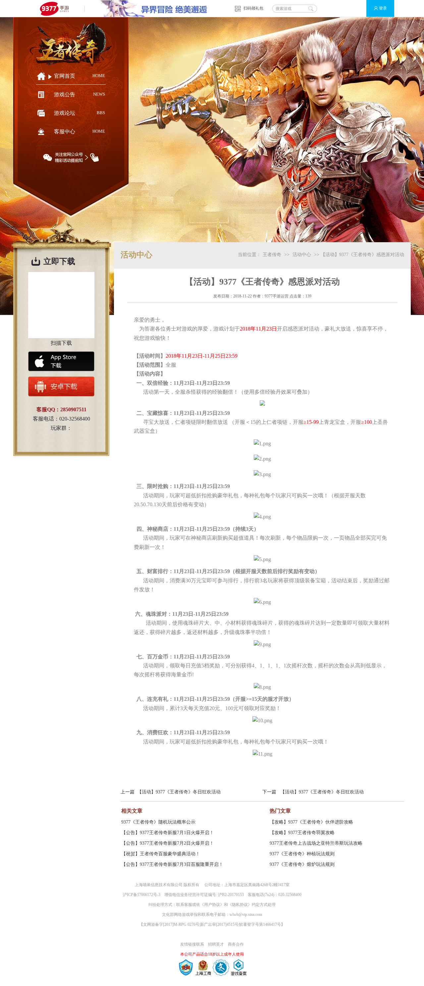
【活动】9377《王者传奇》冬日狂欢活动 (179, 791)
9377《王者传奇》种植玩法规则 (302, 853)
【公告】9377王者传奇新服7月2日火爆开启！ (167, 843)
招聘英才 (216, 944)
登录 (383, 8)
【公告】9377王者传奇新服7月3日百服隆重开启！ (172, 864)
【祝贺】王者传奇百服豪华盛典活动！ (160, 853)
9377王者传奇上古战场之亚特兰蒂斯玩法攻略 (316, 843)
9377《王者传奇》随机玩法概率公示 (158, 822)
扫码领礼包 (253, 8)
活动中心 (301, 254)
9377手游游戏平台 (57, 8)
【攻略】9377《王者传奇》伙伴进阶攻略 (311, 822)
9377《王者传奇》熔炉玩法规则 (302, 864)
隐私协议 (240, 904)
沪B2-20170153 (231, 894)
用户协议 (212, 904)
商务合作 (236, 944)
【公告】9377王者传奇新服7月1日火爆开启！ (167, 832)
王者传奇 (272, 254)
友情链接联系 (192, 944)
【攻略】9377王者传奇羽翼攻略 (302, 832)
